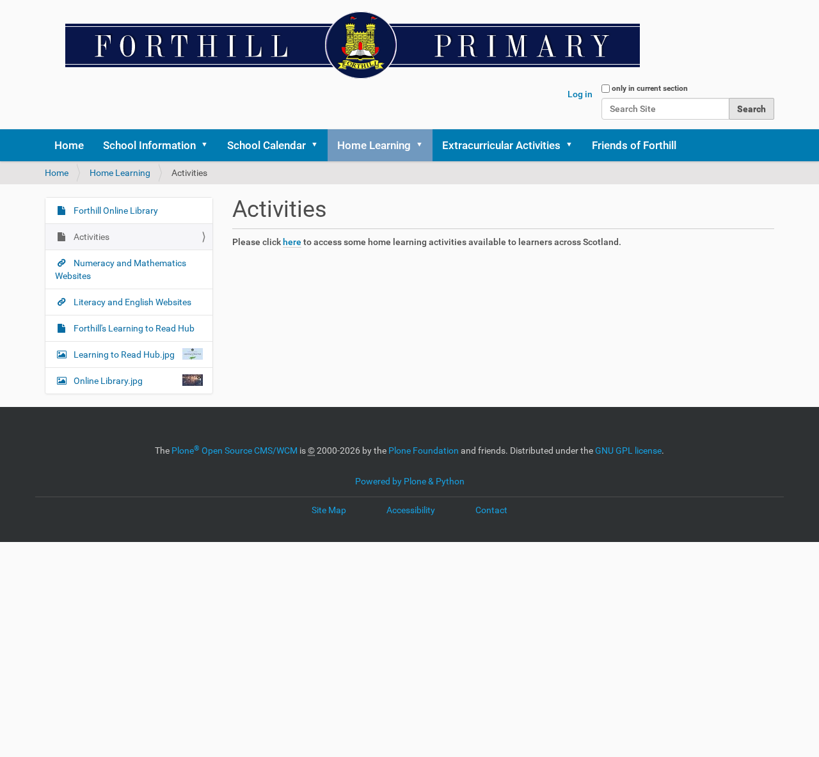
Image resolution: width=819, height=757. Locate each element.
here (292, 242)
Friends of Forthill (634, 145)
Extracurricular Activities (501, 145)
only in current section (650, 88)
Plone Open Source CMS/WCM (234, 450)
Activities (90, 237)
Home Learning (374, 145)
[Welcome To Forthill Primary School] (345, 45)
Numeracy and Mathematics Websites (120, 269)
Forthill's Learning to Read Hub (133, 328)
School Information (149, 145)
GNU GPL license (628, 450)
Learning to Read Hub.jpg (124, 354)
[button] (209, 145)
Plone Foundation (423, 450)
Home (69, 145)
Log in (580, 94)
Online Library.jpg (108, 381)
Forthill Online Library (115, 210)
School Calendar (266, 145)
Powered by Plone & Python (410, 481)
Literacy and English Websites (131, 302)
